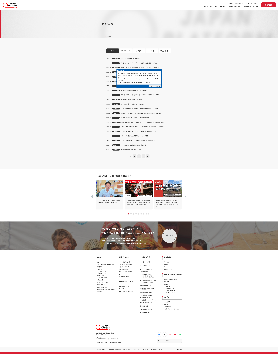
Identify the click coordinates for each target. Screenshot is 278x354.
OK (152, 86)
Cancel (158, 86)
